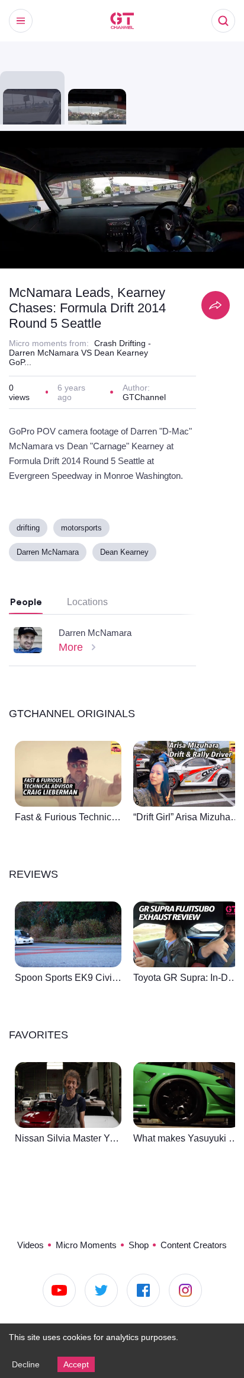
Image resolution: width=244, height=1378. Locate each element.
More (72, 650)
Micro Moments (81, 1243)
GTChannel (144, 399)
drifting (30, 531)
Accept (78, 1364)
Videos (21, 1243)
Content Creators (198, 1243)
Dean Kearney (127, 555)
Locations (88, 605)
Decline (26, 1364)
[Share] (215, 305)
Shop (138, 1243)
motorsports (88, 531)
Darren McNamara (49, 555)
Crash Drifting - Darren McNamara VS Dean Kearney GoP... (82, 353)
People (26, 605)
